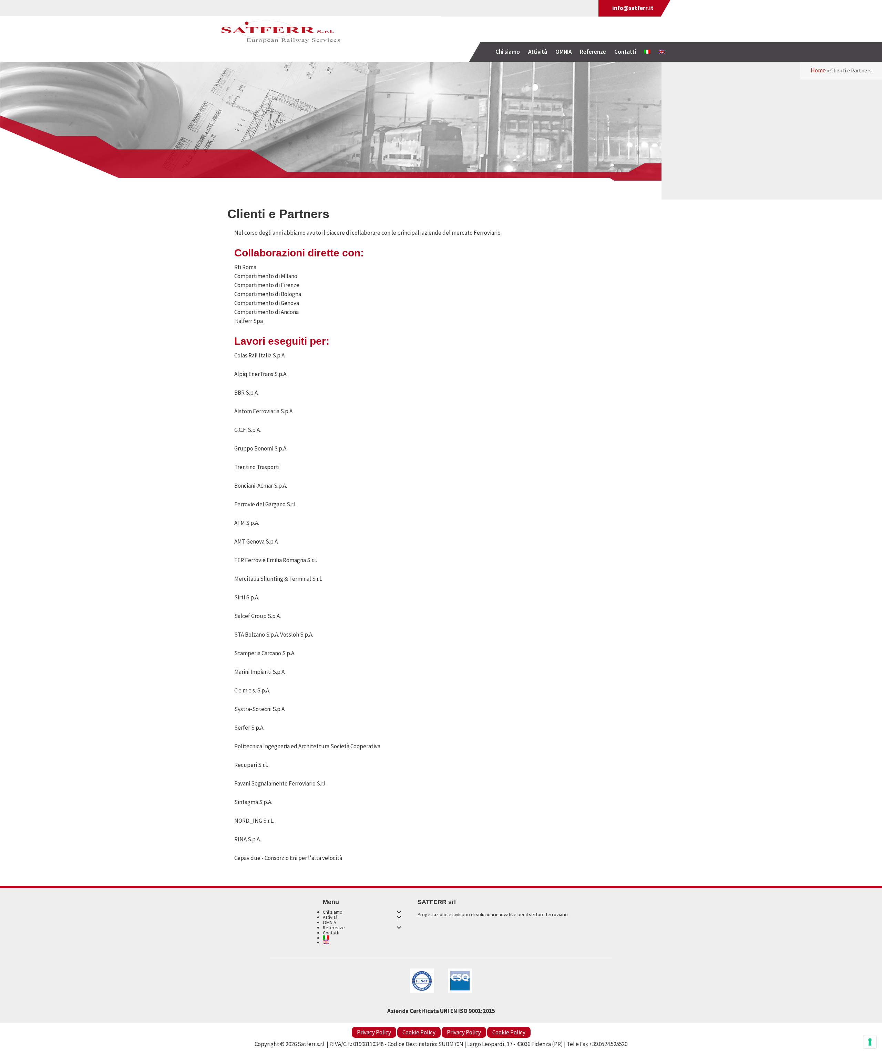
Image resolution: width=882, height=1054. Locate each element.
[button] (399, 912)
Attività (330, 917)
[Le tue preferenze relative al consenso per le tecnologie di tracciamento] (869, 1041)
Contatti (331, 932)
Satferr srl (280, 34)
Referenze (334, 927)
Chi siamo (332, 912)
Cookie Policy (418, 1032)
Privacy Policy (374, 1032)
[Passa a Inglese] (661, 52)
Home (818, 70)
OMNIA (329, 922)
